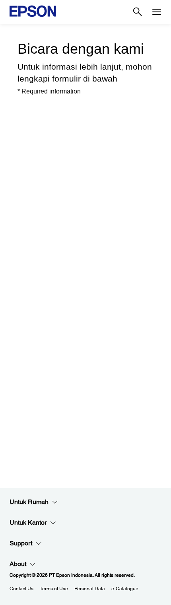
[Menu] (156, 12)
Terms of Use (54, 588)
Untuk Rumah (29, 502)
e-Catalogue (124, 588)
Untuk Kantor (28, 522)
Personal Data (89, 588)
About (18, 564)
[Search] (137, 12)
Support (21, 543)
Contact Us (21, 588)
